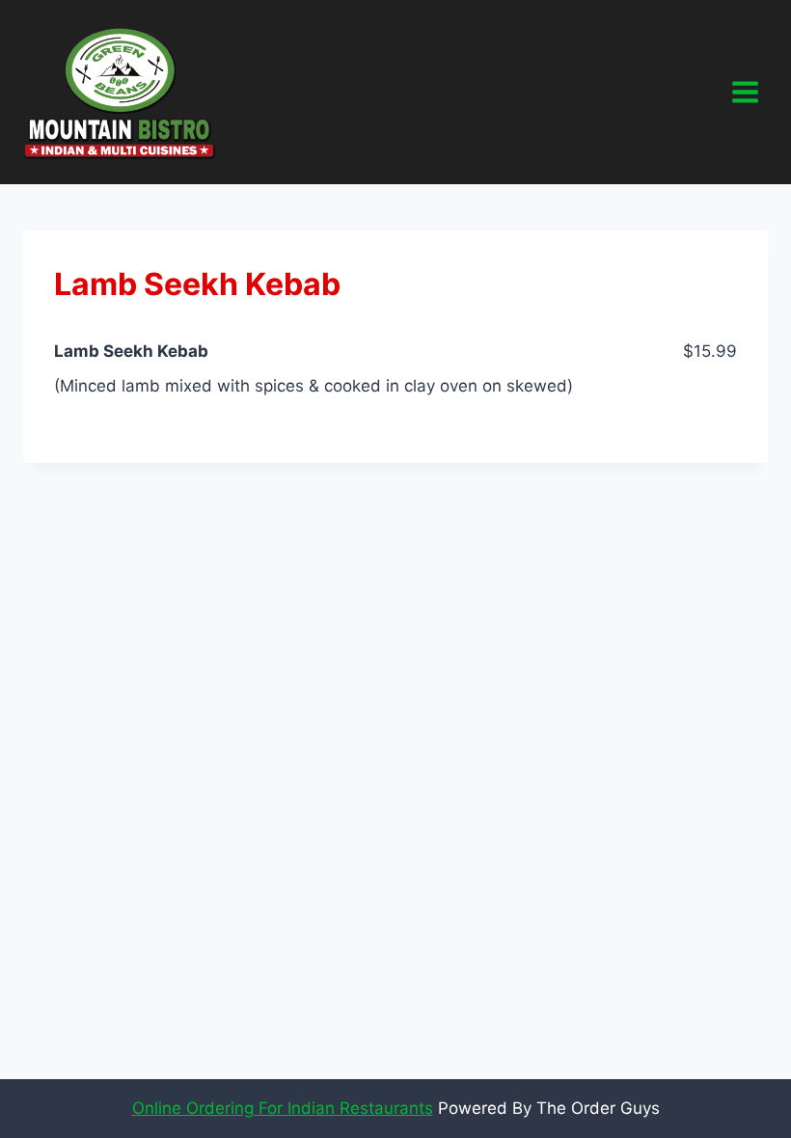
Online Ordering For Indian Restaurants (282, 1108)
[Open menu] (745, 91)
